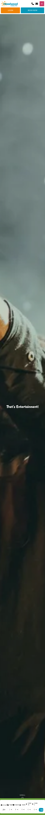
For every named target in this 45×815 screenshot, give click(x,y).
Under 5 (36, 804)
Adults (23, 805)
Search (41, 810)
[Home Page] (9, 4)
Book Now (32, 10)
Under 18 (29, 804)
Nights (11, 805)
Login (10, 10)
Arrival (5, 805)
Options (17, 805)
